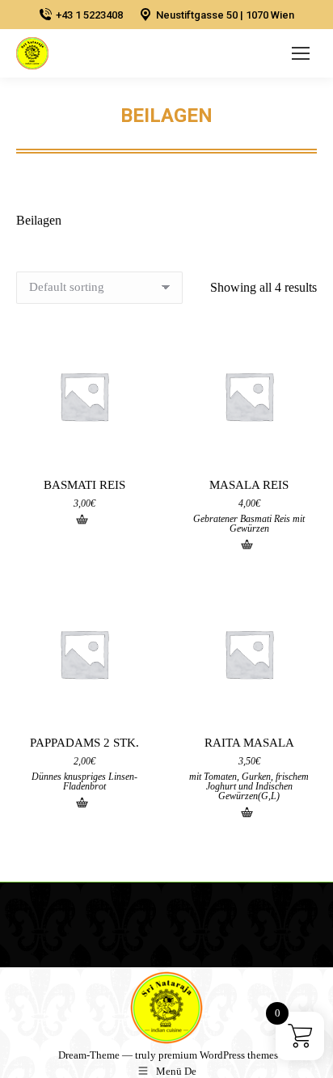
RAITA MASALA (249, 742)
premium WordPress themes (218, 1055)
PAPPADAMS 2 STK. (84, 742)
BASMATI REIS (84, 484)
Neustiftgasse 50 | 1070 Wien (225, 15)
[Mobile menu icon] (301, 53)
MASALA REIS (249, 484)
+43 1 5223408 (89, 15)
